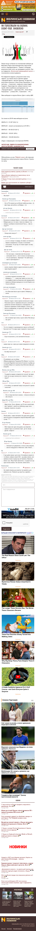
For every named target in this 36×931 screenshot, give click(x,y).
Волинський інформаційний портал (22, 71)
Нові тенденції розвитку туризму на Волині (14, 171)
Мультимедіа (18, 890)
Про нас (3, 928)
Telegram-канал (20, 157)
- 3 (34, 298)
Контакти (9, 928)
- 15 (34, 231)
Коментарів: (20, 32)
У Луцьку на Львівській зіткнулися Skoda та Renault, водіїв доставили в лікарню (16, 835)
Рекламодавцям (17, 928)
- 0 (34, 289)
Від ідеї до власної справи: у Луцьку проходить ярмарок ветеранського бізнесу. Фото (29, 903)
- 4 (34, 201)
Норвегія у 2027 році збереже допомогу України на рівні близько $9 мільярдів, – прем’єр (16, 858)
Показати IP (4, 193)
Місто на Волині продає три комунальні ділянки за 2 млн (17, 876)
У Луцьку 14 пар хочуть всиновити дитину (13, 179)
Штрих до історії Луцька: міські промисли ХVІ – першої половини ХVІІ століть (17, 903)
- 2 (34, 251)
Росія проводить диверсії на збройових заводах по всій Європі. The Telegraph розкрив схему (16, 817)
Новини (18, 800)
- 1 (34, 193)
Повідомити (30, 149)
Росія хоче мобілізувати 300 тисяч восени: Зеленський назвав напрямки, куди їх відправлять (16, 881)
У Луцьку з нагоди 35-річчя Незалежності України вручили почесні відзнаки (16, 829)
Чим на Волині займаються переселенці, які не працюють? (15, 176)
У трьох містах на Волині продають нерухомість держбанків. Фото (15, 805)
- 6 (34, 238)
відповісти (27, 193)
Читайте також (18, 168)
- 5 (34, 357)
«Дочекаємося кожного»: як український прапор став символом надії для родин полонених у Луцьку (17, 870)
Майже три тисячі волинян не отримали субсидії (16, 182)
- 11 (34, 218)
